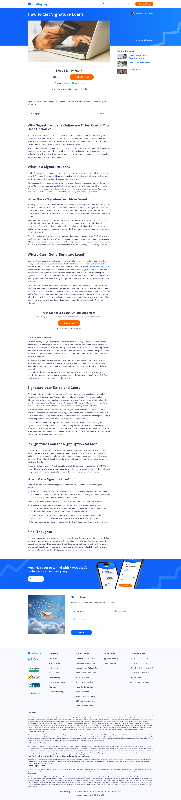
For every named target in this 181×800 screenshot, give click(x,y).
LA (131, 668)
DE (147, 658)
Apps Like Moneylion (84, 682)
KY (151, 663)
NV (152, 673)
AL (135, 658)
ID (137, 663)
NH (143, 673)
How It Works (54, 663)
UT (135, 682)
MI (139, 668)
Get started (82, 77)
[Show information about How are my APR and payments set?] (86, 89)
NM (147, 673)
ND (135, 673)
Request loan (144, 4)
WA (143, 682)
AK (131, 658)
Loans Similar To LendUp (86, 668)
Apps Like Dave (82, 691)
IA (134, 663)
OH (131, 677)
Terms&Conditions (56, 682)
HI (131, 663)
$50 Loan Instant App (85, 701)
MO (147, 668)
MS (151, 668)
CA (139, 658)
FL (151, 658)
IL (140, 663)
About (129, 4)
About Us (52, 658)
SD (148, 677)
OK (135, 677)
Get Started (69, 323)
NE (139, 673)
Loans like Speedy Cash (86, 663)
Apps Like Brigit (82, 677)
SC (143, 677)
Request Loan (36, 579)
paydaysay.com (84, 795)
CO (143, 658)
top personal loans (60, 173)
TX (131, 682)
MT (131, 673)
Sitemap (52, 687)
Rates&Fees (53, 673)
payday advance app (57, 179)
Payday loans (119, 4)
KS (147, 663)
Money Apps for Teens (85, 696)
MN (142, 668)
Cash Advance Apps (84, 706)
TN (152, 677)
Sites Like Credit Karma (86, 673)
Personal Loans (102, 4)
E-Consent (53, 668)
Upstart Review (109, 663)
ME (135, 668)
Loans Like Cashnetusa (85, 658)
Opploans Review (110, 658)
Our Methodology (56, 691)
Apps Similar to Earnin (85, 687)
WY (147, 682)
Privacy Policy (54, 677)
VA (139, 682)
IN (143, 663)
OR (139, 677)
